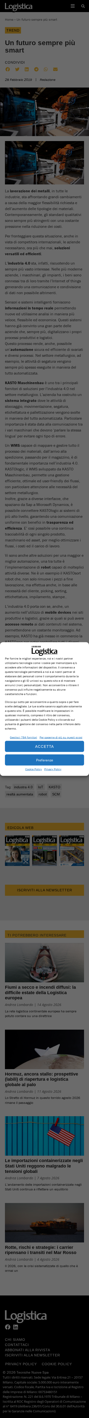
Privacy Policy (52, 769)
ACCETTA (44, 746)
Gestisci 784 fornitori (23, 737)
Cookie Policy (33, 769)
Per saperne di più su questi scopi (61, 737)
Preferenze (44, 759)
